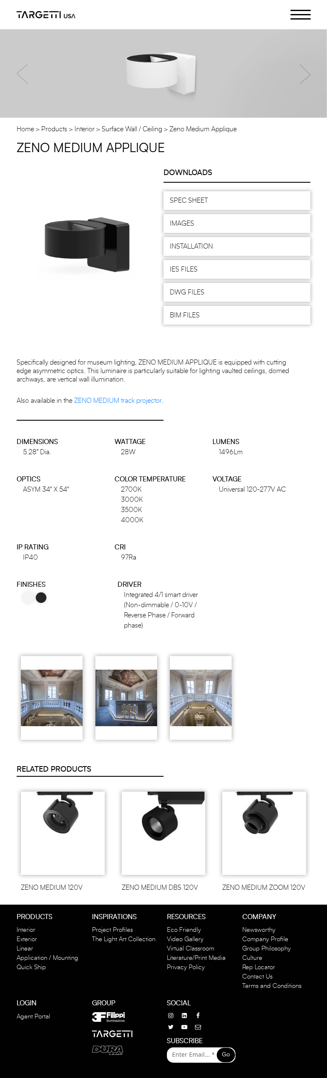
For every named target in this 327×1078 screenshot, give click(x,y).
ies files (184, 269)
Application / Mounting (47, 958)
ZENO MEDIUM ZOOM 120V (263, 887)
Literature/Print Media (196, 958)
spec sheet (189, 200)
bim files (185, 315)
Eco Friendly (184, 930)
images (182, 223)
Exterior (27, 939)
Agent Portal (33, 1016)
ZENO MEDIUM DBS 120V (160, 887)
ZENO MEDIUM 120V (52, 887)
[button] (22, 74)
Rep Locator (258, 967)
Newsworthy (258, 930)
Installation (191, 246)
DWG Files (187, 292)
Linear (25, 948)
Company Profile (265, 939)
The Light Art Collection (123, 939)
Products (54, 129)
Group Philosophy (266, 948)
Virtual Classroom (190, 948)
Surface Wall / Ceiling (132, 129)
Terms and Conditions (271, 986)
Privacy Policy (186, 967)
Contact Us (257, 976)
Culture (252, 958)
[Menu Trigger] (296, 14)
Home (25, 129)
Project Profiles (112, 930)
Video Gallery (185, 939)
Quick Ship (31, 967)
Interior (85, 129)
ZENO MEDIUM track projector (117, 400)
